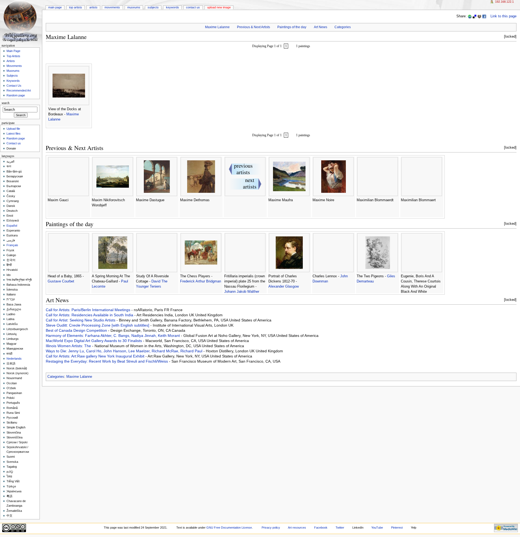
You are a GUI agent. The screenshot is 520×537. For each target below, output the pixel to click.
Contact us (13, 143)
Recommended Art (18, 90)
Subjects (153, 7)
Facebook (320, 527)
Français (12, 245)
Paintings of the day (291, 27)
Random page (15, 95)
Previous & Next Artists (253, 27)
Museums (133, 7)
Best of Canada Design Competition (77, 330)
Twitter (340, 527)
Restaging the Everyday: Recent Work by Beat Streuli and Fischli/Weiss (107, 361)
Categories (342, 27)
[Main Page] (21, 21)
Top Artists (75, 7)
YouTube (377, 527)
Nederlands (14, 358)
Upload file (13, 128)
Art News (320, 27)
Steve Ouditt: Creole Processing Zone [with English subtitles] (98, 325)
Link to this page (503, 16)
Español (11, 225)
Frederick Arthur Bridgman (200, 281)
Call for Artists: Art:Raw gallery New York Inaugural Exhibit (95, 356)
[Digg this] (479, 16)
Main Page (55, 7)
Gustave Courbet (61, 281)
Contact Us (193, 7)
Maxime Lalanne (217, 27)
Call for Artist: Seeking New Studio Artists (81, 320)
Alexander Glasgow (283, 286)
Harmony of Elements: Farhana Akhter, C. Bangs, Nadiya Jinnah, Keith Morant (113, 335)
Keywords (172, 7)
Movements (112, 7)
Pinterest (397, 527)
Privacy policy (271, 527)
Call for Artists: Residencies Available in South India (90, 315)
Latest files (13, 133)
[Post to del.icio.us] (474, 16)
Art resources (297, 527)
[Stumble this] (470, 16)
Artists (93, 7)
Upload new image (219, 7)
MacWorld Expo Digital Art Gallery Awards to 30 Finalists (94, 341)
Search (5, 103)
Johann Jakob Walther (241, 292)
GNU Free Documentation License (229, 527)
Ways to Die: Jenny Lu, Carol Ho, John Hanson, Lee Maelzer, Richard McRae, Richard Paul (124, 351)
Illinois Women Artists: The (69, 346)
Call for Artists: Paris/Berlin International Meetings (88, 310)
